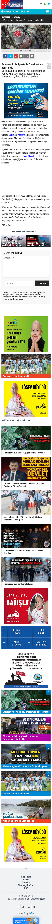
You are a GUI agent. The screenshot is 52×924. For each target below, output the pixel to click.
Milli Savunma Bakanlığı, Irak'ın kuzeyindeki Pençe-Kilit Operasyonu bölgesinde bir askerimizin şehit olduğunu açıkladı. (23, 73)
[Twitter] (10, 56)
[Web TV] (45, 4)
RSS (26, 888)
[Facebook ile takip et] (18, 907)
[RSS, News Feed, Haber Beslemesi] (23, 907)
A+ (48, 64)
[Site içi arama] (34, 907)
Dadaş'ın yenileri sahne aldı (16, 11)
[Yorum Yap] (32, 56)
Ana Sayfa (26, 876)
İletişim (26, 882)
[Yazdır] (26, 56)
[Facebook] (5, 56)
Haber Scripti (24, 913)
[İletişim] (47, 11)
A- (49, 67)
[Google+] (16, 56)
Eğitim (12, 135)
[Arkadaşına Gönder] (21, 56)
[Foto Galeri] (49, 4)
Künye (26, 879)
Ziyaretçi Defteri (26, 885)
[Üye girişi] (28, 907)
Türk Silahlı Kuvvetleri (32, 156)
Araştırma (22, 135)
